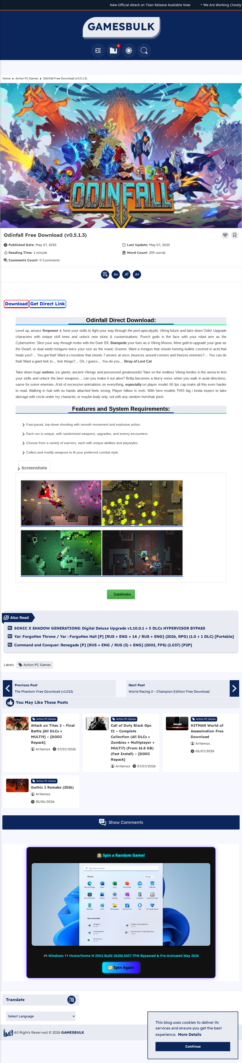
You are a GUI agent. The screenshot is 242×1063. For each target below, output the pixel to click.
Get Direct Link (47, 304)
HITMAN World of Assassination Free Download (207, 731)
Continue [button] (193, 1046)
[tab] (34, 467)
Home (7, 78)
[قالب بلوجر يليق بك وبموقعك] (8, 1032)
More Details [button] (189, 1034)
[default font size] (126, 274)
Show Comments (125, 822)
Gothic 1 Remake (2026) (52, 787)
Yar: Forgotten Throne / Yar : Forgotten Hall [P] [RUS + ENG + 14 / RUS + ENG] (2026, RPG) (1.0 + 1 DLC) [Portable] (124, 636)
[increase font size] (137, 274)
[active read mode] (105, 274)
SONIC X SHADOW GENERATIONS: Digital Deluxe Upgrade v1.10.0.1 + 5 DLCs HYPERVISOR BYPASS (109, 628)
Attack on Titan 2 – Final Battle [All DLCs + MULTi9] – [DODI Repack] (53, 734)
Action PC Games (26, 78)
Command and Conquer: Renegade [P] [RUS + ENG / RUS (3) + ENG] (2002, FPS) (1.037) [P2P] (103, 645)
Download (16, 304)
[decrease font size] (116, 274)
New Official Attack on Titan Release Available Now (138, 5)
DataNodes (122, 594)
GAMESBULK (72, 1032)
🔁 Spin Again (121, 967)
